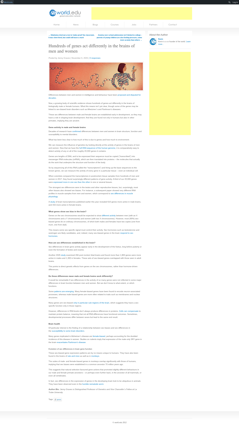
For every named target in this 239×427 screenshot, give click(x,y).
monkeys (95, 356)
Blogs (95, 24)
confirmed (76, 131)
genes (59, 399)
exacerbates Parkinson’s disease (71, 342)
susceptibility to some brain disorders (68, 331)
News (76, 24)
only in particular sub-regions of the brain (91, 303)
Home (57, 24)
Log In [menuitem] (235, 2)
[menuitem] (229, 2)
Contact (172, 24)
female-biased (99, 336)
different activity (109, 215)
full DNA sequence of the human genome (97, 148)
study (52, 202)
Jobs (134, 24)
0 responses (95, 58)
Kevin (160, 39)
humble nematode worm (93, 384)
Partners (153, 24)
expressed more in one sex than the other (71, 182)
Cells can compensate (128, 311)
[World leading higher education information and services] (64, 13)
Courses (115, 24)
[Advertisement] (141, 13)
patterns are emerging (64, 291)
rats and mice (74, 356)
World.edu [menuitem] (8, 2)
